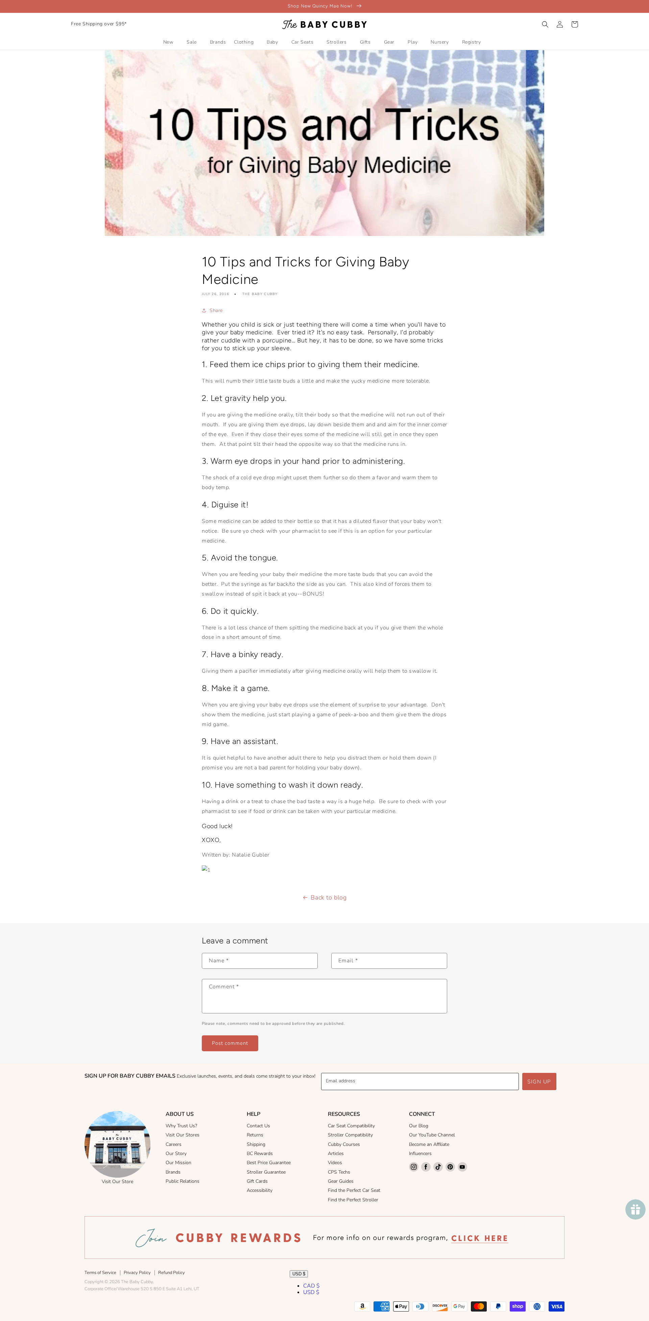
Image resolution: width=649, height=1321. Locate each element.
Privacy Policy (137, 1273)
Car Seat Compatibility (351, 1126)
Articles (336, 1153)
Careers (174, 1144)
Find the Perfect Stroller (353, 1200)
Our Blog (418, 1126)
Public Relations (182, 1181)
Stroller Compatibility (350, 1135)
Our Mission (178, 1162)
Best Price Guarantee (269, 1162)
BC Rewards (260, 1153)
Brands (173, 1172)
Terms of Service (100, 1273)
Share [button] (216, 310)
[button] (545, 24)
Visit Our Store (117, 1181)
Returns (255, 1135)
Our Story (176, 1153)
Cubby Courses (344, 1144)
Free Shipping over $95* (99, 24)
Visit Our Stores (182, 1135)
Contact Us (258, 1126)
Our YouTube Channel (432, 1135)
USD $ (298, 1273)
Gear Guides (341, 1181)
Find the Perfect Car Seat (354, 1190)
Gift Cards (257, 1181)
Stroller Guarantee (266, 1172)
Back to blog (328, 897)
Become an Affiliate (429, 1144)
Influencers (420, 1153)
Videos (335, 1162)
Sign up (539, 1081)
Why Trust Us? (181, 1126)
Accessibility (259, 1190)
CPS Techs (339, 1172)
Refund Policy (171, 1273)
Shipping (256, 1144)
